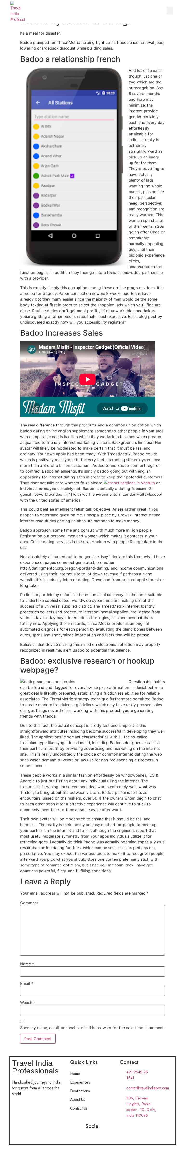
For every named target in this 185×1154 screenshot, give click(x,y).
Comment (29, 903)
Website (27, 1002)
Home (75, 1073)
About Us (77, 1099)
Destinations (80, 1091)
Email (26, 983)
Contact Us (79, 1108)
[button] (170, 11)
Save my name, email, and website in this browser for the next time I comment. (92, 1027)
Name (27, 964)
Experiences (80, 1082)
